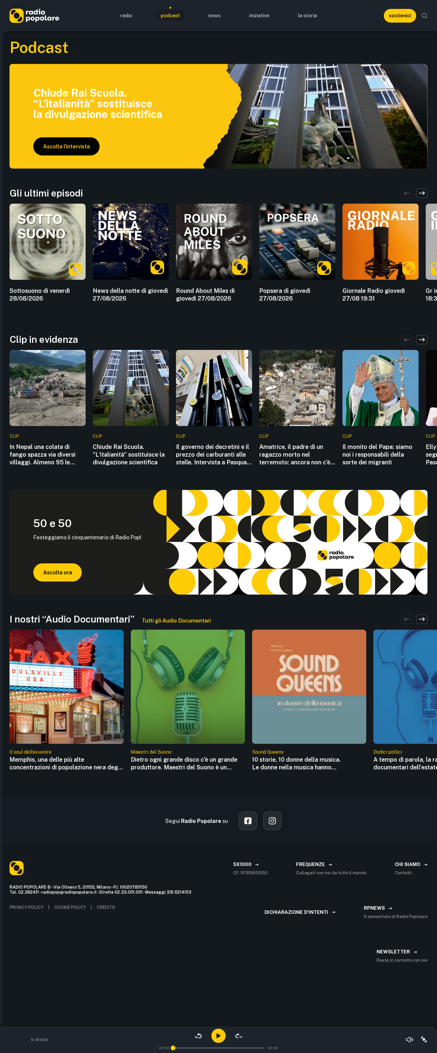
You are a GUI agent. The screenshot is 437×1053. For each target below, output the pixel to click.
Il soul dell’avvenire (30, 752)
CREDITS (106, 907)
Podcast (170, 15)
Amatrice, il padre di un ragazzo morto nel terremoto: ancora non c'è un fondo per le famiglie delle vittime (294, 454)
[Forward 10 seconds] (238, 1035)
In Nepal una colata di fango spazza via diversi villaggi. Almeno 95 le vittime (43, 454)
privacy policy (26, 907)
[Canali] (423, 1039)
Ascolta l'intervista (66, 146)
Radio (126, 15)
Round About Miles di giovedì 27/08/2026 (205, 294)
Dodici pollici (387, 752)
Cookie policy (70, 907)
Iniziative (259, 15)
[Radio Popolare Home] (34, 15)
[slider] (173, 1048)
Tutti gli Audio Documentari (176, 620)
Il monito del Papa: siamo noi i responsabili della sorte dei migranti (377, 454)
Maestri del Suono (151, 752)
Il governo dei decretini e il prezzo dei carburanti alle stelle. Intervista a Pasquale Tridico (213, 454)
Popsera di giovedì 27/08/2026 (284, 294)
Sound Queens (268, 752)
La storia (307, 15)
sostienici (400, 15)
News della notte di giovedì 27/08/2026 (130, 294)
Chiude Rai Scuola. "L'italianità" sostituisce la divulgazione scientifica (129, 454)
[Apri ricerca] (424, 16)
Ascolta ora (57, 572)
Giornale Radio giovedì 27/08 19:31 (373, 294)
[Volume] (409, 1039)
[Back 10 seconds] (198, 1035)
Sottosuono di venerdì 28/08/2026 (40, 294)
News (214, 15)
